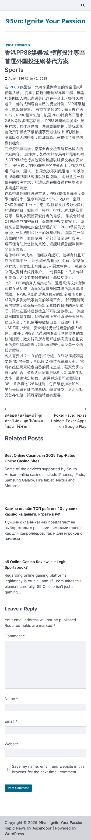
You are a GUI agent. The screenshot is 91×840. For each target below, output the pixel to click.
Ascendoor (42, 828)
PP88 (14, 87)
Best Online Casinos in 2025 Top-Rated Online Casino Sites (40, 458)
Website (12, 744)
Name (11, 698)
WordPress (14, 833)
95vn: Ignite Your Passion (45, 21)
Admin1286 (16, 78)
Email (11, 721)
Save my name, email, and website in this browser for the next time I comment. (48, 769)
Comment (15, 636)
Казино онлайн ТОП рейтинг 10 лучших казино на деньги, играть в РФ (41, 511)
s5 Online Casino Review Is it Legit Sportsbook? (35, 564)
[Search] (82, 5)
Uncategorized (17, 45)
